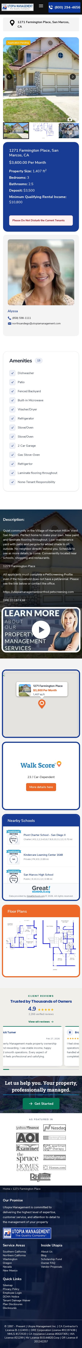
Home (7, 1189)
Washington (10, 1259)
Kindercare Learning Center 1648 (43, 855)
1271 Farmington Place (19, 566)
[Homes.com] (54, 1167)
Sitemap (8, 1285)
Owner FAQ (48, 1263)
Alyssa (13, 311)
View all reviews (39, 1021)
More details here (41, 787)
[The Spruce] (27, 1157)
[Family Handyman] (54, 1157)
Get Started (44, 1103)
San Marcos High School (38, 875)
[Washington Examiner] (27, 1147)
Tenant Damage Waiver (16, 1300)
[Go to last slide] (9, 77)
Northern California (14, 1255)
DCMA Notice (11, 1296)
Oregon (7, 1263)
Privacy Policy (11, 1289)
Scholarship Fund (51, 1259)
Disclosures (10, 1308)
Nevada (7, 1267)
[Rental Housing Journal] (41, 1177)
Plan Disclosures (13, 1304)
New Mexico (10, 1270)
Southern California (14, 1251)
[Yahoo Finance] (27, 1127)
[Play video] (41, 630)
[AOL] (27, 1137)
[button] (16, 130)
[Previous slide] (12, 947)
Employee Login (12, 1293)
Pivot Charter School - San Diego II (45, 835)
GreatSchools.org (36, 896)
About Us (46, 1251)
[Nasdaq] (54, 1127)
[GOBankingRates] (54, 1137)
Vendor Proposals (51, 1267)
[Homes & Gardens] (27, 1167)
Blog (43, 1255)
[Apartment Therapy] (54, 1147)
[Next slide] (73, 77)
